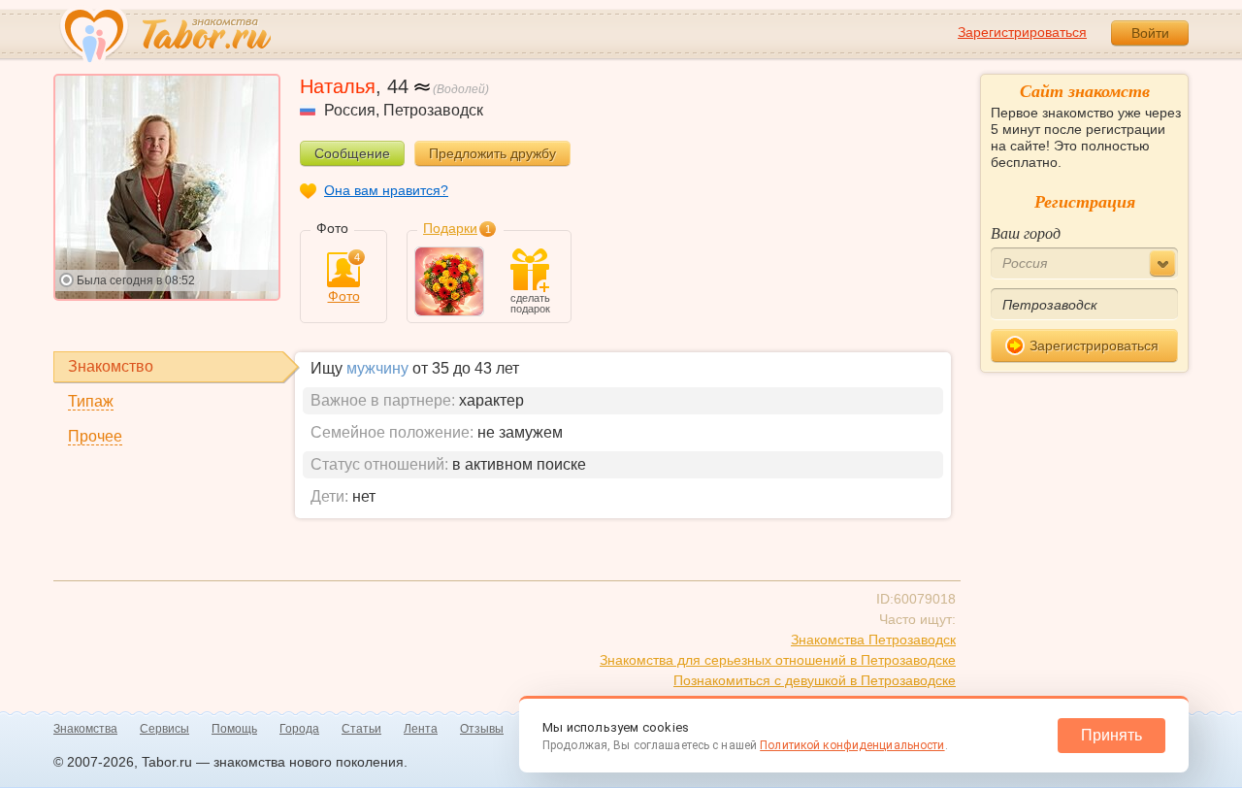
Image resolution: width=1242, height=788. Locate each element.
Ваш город (1026, 232)
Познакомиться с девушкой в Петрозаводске (814, 680)
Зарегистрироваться (1022, 32)
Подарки (450, 228)
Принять (1111, 735)
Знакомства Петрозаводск (873, 639)
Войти (1150, 33)
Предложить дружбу (492, 153)
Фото (344, 278)
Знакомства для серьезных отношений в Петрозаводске (778, 660)
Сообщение (352, 153)
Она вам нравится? (386, 190)
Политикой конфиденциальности (852, 745)
